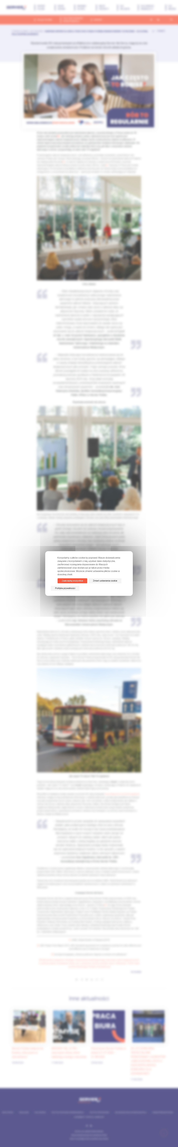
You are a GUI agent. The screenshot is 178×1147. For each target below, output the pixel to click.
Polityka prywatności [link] (65, 588)
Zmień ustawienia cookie (105, 580)
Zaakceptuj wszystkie (72, 580)
